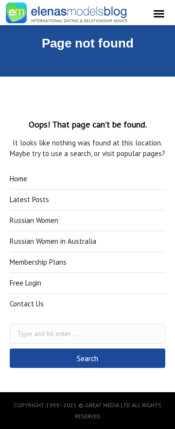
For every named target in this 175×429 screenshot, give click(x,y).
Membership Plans (38, 262)
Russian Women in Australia (53, 241)
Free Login (25, 282)
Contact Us (27, 303)
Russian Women (34, 220)
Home (18, 178)
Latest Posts (29, 199)
